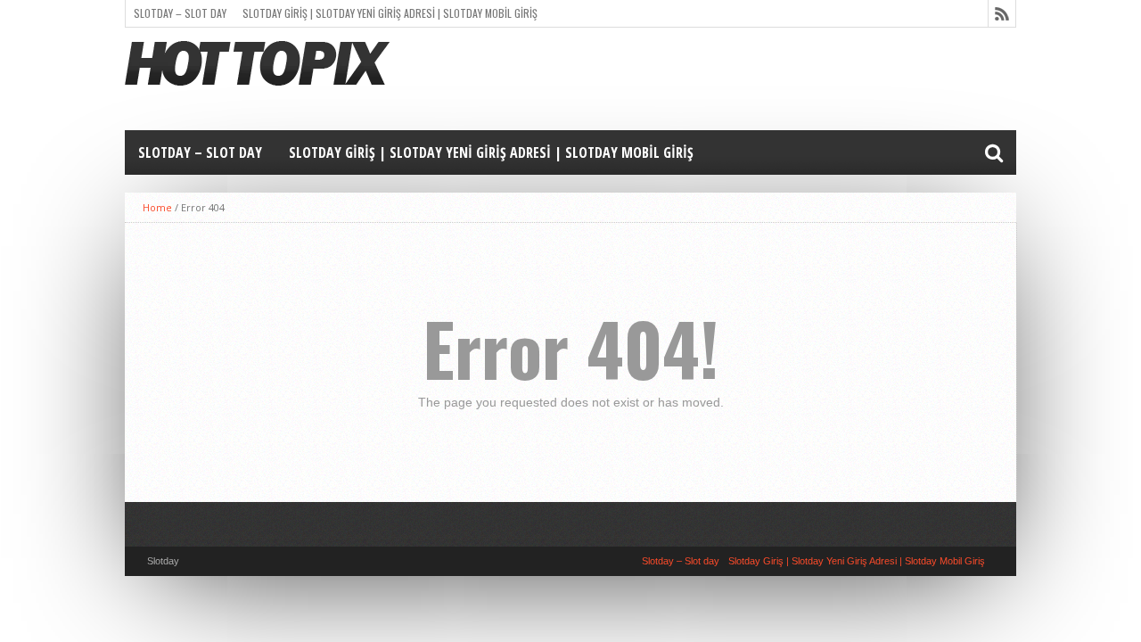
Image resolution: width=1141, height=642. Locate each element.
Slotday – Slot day (180, 13)
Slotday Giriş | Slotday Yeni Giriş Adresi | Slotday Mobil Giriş (390, 13)
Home (157, 207)
